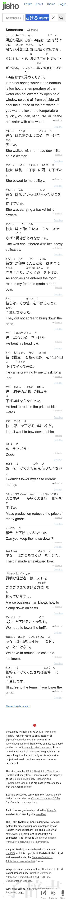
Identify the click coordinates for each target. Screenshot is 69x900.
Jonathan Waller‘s (41, 888)
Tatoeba (58, 154)
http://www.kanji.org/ (17, 834)
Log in (62, 4)
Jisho (10, 6)
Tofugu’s (51, 810)
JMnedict (51, 771)
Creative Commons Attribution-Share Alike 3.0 (29, 859)
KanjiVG (10, 853)
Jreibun (58, 120)
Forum (28, 4)
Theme (51, 4)
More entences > (18, 706)
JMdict (29, 771)
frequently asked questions (36, 747)
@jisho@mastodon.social (19, 739)
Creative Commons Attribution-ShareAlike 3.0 (28, 874)
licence (28, 786)
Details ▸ (58, 126)
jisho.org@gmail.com (17, 743)
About (39, 4)
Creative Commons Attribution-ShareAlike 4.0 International (31, 839)
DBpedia (45, 869)
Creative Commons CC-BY (45, 798)
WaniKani (41, 814)
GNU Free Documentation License (28, 878)
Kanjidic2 (39, 771)
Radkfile (10, 775)
